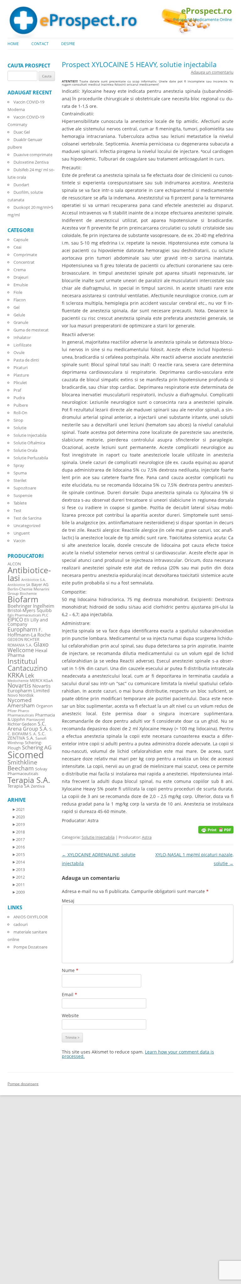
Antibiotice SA (19, 585)
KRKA (16, 674)
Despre (68, 43)
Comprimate (25, 254)
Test (17, 510)
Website (70, 1015)
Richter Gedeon (22, 724)
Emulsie (20, 285)
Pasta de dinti (26, 360)
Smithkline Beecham (22, 765)
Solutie (19, 428)
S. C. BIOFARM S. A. (30, 731)
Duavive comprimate (32, 154)
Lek (29, 675)
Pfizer (12, 711)
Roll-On (20, 412)
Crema (19, 269)
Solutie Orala (25, 450)
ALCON (14, 564)
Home (13, 43)
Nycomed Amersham (21, 702)
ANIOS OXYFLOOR (30, 917)
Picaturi (20, 367)
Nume (70, 970)
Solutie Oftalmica (29, 443)
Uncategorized (26, 525)
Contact (40, 43)
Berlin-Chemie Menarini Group (28, 591)
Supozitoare (24, 488)
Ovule (18, 352)
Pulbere (20, 405)
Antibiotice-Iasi (29, 574)
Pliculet (20, 382)
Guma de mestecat (31, 330)
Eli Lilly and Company (28, 622)
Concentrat (24, 262)
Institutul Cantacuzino (27, 664)
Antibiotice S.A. (33, 580)
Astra (147, 837)
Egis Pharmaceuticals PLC (28, 615)
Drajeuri (20, 277)
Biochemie (28, 593)
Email (69, 994)
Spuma (20, 473)
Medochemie (18, 681)
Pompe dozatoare (23, 1083)
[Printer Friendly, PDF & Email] (215, 829)
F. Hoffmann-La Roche (29, 631)
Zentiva (38, 786)
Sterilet (20, 480)
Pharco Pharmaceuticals (21, 713)
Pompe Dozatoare (30, 947)
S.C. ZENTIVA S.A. (27, 736)
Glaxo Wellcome (28, 647)
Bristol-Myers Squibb (30, 610)
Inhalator (22, 337)
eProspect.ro (206, 10)
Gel (16, 307)
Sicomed (26, 754)
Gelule (19, 315)
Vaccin (19, 540)
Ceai (17, 247)
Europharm (22, 629)
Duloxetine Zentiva (31, 162)
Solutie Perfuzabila (30, 458)
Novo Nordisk (21, 695)
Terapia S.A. (29, 779)
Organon (44, 706)
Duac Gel (21, 132)
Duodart (21, 185)
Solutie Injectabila (98, 837)
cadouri (20, 924)
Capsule (20, 239)
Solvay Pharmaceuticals (27, 771)
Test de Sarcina (27, 518)
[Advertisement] (19, 1189)
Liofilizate (22, 345)
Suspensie (22, 495)
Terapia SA (18, 786)
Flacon (19, 300)
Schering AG (36, 747)
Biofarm (23, 599)
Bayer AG (39, 584)
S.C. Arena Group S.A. (28, 726)
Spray (18, 465)
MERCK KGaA (41, 680)
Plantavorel (35, 719)
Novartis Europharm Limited (29, 688)
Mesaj (68, 901)
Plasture (21, 375)
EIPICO (15, 619)
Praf (17, 390)
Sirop (18, 420)
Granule (20, 322)
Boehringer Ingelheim (31, 606)
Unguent (21, 533)
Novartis (19, 685)
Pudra (19, 397)
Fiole (17, 292)
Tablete (20, 503)
